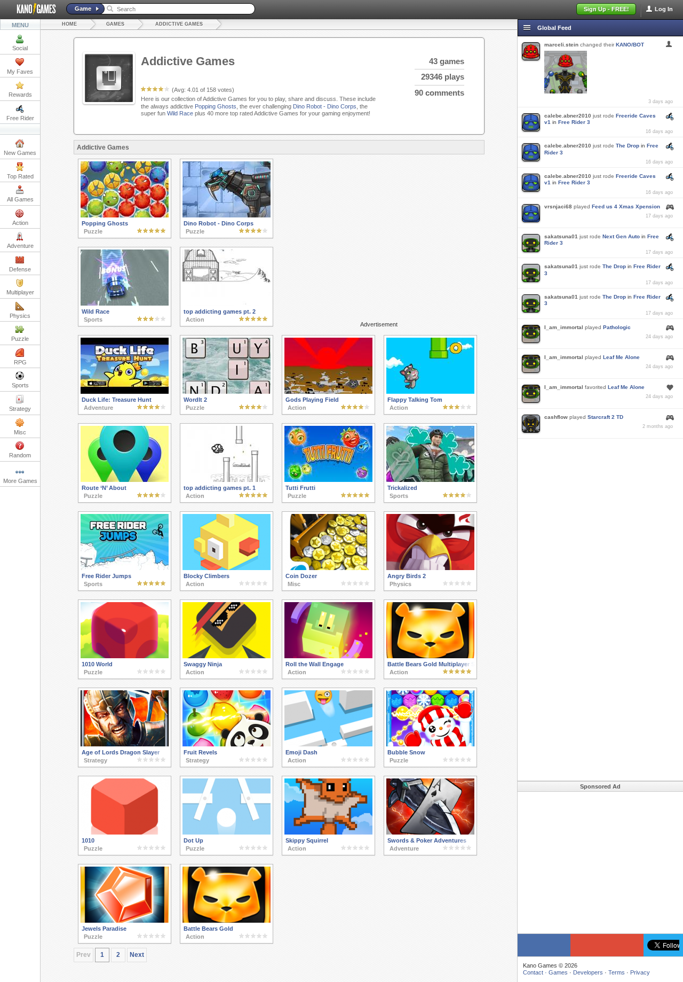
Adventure (20, 246)
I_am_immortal (563, 327)
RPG (20, 362)
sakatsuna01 (561, 236)
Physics (20, 316)
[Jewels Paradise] (125, 920)
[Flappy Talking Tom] (430, 391)
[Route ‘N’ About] (125, 480)
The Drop (627, 146)
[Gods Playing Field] (328, 391)
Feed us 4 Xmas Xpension (626, 206)
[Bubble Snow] (430, 744)
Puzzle (20, 339)
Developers (588, 972)
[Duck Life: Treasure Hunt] (125, 391)
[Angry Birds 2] (430, 568)
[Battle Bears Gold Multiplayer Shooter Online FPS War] (430, 656)
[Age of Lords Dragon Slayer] (125, 744)
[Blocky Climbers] (226, 568)
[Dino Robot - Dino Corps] (226, 215)
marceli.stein (561, 45)
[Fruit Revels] (226, 744)
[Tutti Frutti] (328, 480)
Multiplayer (20, 292)
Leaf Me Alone (621, 357)
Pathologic (617, 327)
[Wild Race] (125, 303)
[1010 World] (125, 656)
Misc (20, 432)
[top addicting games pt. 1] (226, 480)
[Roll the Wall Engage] (328, 656)
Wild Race (180, 113)
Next (137, 954)
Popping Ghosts (215, 106)
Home (69, 24)
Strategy (20, 409)
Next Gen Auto (621, 236)
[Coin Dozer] (328, 568)
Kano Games (32, 9)
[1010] (125, 832)
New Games (20, 153)
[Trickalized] (430, 480)
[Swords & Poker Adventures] (430, 832)
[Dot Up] (226, 832)
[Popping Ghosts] (125, 215)
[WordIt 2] (226, 391)
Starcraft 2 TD (605, 417)
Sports (20, 385)
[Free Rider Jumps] (125, 568)
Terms (616, 972)
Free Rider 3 (574, 122)
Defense (20, 269)
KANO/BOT (630, 45)
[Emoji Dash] (328, 744)
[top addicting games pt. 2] (226, 303)
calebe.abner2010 (567, 116)
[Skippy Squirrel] (328, 832)
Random (20, 455)
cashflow (556, 417)
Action (20, 223)
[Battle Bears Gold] (226, 920)
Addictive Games (179, 24)
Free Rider (20, 118)
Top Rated (20, 176)
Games (115, 24)
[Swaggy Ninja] (226, 656)
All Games (20, 199)
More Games (20, 481)
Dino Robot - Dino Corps (324, 106)
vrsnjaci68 (558, 206)
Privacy (640, 972)
